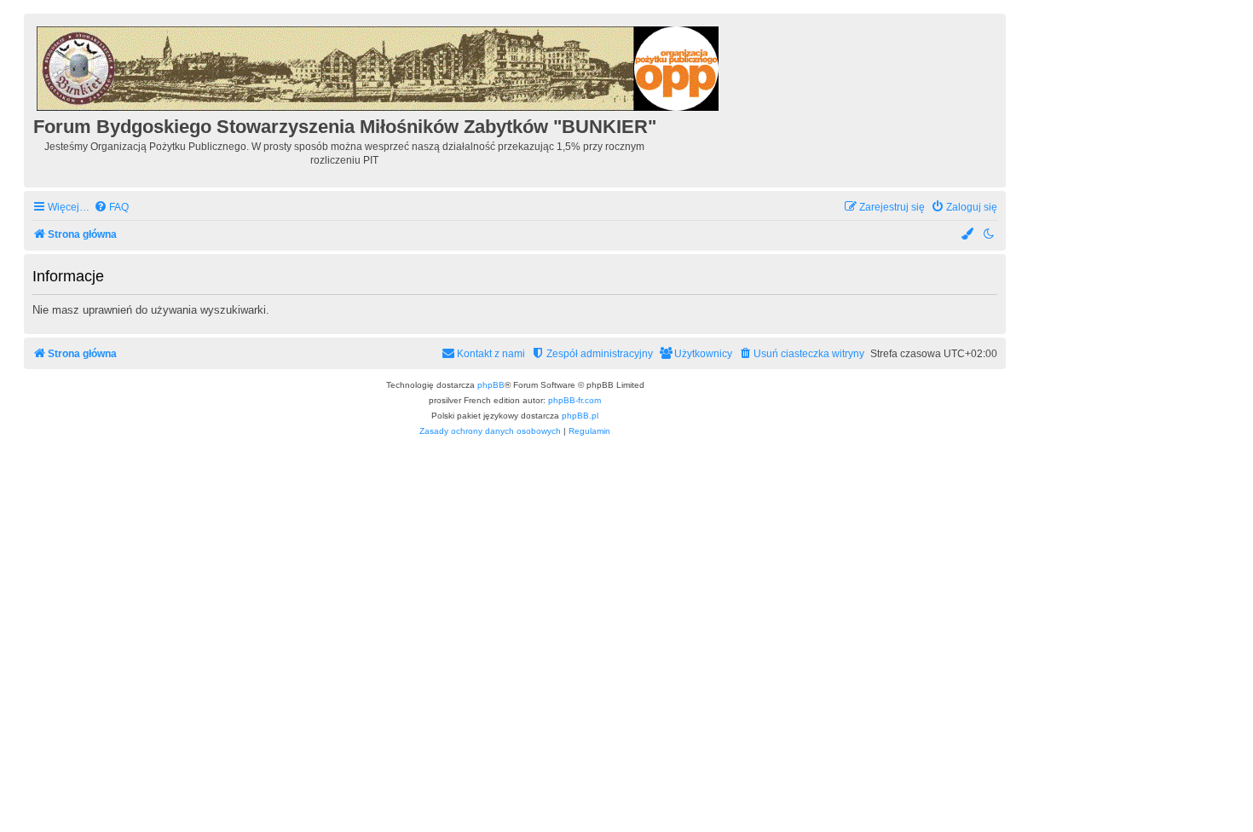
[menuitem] (111, 207)
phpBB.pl (580, 415)
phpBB (491, 385)
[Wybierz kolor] (968, 234)
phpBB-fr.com (574, 400)
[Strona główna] (379, 66)
